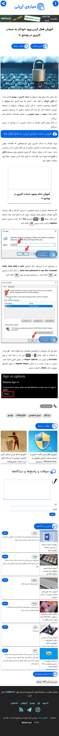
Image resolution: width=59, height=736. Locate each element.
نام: (55, 504)
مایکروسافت (21, 415)
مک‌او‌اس (14, 703)
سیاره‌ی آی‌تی (25, 6)
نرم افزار (47, 415)
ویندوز (10, 415)
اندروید (45, 703)
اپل (38, 703)
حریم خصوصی (35, 415)
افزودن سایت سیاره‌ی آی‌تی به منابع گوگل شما (27, 134)
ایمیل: (54, 509)
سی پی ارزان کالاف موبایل (47, 681)
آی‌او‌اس (24, 703)
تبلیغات (53, 717)
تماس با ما (43, 717)
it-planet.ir (10, 692)
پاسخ (5, 533)
